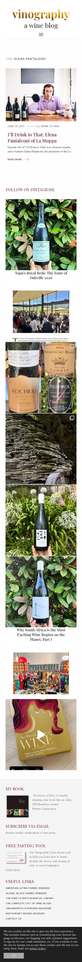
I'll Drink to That (47, 126)
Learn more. (13, 870)
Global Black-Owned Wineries (26, 893)
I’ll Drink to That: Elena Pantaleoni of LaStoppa (32, 137)
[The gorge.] (41, 448)
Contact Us (14, 918)
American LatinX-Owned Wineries (28, 888)
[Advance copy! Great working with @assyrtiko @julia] (41, 734)
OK (14, 955)
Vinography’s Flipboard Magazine (28, 908)
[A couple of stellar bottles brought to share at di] (41, 520)
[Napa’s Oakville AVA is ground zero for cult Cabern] (41, 306)
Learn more (49, 809)
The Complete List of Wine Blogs (28, 903)
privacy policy (37, 949)
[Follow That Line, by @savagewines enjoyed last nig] (41, 591)
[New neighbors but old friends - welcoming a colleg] (41, 234)
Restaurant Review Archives (25, 913)
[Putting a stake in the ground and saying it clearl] (41, 663)
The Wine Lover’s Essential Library (30, 898)
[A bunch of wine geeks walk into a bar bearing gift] (41, 377)
